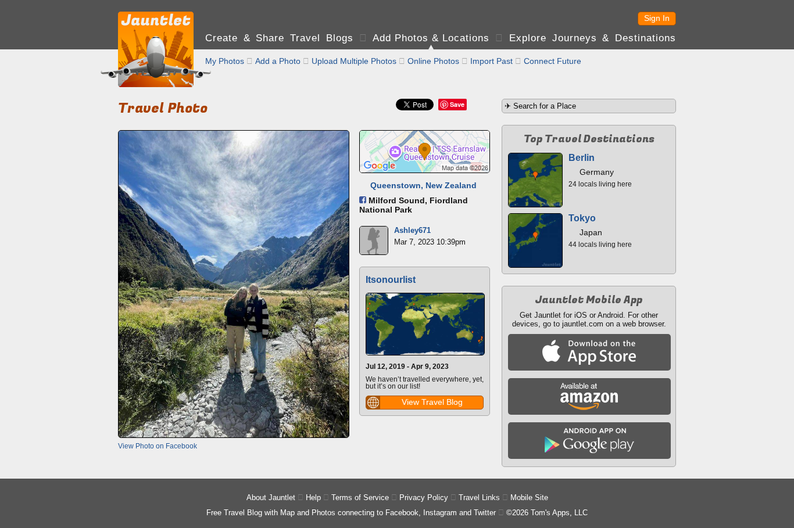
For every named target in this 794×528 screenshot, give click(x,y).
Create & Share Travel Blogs (279, 38)
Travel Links (479, 497)
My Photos (224, 61)
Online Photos (433, 61)
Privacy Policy (423, 497)
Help (313, 497)
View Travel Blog (432, 402)
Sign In (657, 18)
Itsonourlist (391, 280)
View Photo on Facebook (157, 446)
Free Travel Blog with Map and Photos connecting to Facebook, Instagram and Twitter (351, 512)
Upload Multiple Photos (354, 61)
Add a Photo (278, 61)
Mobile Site (529, 497)
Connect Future (552, 61)
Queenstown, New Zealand (423, 185)
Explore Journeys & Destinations (592, 38)
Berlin (581, 158)
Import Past (491, 61)
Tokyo (582, 218)
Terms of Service (360, 497)
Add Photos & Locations (431, 38)
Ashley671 (412, 230)
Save (457, 104)
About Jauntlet (270, 497)
